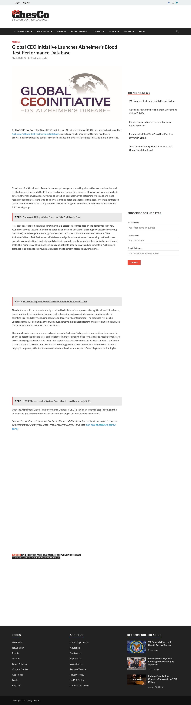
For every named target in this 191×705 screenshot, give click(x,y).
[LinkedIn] (177, 2)
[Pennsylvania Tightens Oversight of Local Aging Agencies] (136, 658)
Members (17, 642)
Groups (16, 658)
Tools (112, 31)
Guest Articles (19, 663)
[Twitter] (173, 2)
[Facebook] (169, 2)
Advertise (75, 647)
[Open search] (177, 31)
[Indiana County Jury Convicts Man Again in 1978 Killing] (136, 676)
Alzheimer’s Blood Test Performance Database (35, 133)
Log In (17, 2)
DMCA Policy (77, 680)
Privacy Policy (77, 674)
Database (46, 555)
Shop (142, 31)
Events (15, 653)
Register (26, 2)
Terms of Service (78, 669)
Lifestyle (99, 31)
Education (43, 31)
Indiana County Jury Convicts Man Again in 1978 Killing (162, 679)
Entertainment (79, 31)
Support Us (75, 658)
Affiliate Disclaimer (79, 685)
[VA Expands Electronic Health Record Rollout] (136, 642)
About (127, 31)
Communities (21, 31)
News (60, 31)
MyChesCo (34, 700)
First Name (133, 222)
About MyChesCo (79, 642)
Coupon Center (20, 669)
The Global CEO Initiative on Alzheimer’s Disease (36, 558)
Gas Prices (17, 674)
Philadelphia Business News (66, 555)
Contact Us (75, 653)
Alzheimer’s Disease (31, 555)
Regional (16, 42)
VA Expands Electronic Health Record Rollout (152, 100)
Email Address (135, 248)
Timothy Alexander (39, 58)
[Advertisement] (124, 16)
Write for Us (76, 663)
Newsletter (18, 647)
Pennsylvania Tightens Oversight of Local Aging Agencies (161, 661)
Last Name (133, 235)
